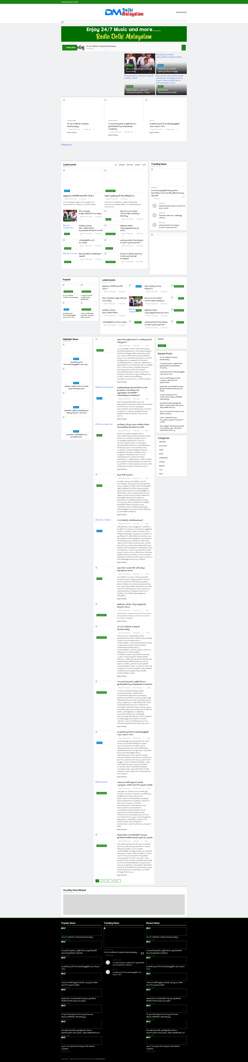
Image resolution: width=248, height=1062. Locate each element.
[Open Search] (186, 22)
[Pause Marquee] (184, 48)
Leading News (71, 120)
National (130, 65)
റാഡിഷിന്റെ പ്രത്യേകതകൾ (130, 520)
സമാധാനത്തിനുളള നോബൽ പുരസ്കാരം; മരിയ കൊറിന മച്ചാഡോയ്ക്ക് (170, 380)
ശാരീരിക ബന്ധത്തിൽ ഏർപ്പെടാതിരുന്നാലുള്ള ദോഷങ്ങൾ (167, 71)
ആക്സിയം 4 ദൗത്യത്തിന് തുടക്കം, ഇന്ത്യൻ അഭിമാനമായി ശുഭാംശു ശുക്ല (171, 389)
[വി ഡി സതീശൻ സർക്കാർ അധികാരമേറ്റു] (80, 48)
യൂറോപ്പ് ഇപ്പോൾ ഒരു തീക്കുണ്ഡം (119, 196)
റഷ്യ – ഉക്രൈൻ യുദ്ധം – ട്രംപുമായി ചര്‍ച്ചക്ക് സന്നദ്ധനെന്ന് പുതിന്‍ (171, 420)
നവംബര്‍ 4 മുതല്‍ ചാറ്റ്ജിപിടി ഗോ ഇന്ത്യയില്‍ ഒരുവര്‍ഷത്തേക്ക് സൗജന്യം (122, 126)
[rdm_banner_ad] (124, 34)
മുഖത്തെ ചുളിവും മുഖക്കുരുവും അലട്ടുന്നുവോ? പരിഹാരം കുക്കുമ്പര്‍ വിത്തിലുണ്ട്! (76, 412)
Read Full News (72, 132)
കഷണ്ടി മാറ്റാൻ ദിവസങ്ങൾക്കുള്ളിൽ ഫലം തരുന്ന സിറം (69, 315)
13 (114, 881)
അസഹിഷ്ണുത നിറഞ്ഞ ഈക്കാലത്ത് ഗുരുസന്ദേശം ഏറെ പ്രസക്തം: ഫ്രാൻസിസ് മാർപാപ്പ (172, 428)
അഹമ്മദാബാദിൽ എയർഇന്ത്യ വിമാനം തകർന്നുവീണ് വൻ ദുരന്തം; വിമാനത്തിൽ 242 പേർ (172, 405)
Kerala (161, 454)
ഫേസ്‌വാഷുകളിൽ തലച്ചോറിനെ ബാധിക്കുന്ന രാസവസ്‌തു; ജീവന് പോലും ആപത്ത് (167, 193)
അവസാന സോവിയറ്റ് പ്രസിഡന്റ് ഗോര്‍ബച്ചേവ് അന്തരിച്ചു (129, 213)
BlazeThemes (100, 1059)
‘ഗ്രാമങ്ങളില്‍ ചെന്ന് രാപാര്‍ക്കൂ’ (114, 322)
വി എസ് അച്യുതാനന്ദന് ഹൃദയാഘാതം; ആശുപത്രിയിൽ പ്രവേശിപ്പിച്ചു (171, 397)
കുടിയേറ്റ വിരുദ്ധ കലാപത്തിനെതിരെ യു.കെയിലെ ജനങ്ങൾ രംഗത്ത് (90, 228)
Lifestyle (109, 248)
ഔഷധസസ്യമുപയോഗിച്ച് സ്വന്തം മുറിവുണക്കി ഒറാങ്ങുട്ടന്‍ (131, 256)
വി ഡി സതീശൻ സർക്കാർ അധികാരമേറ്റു (101, 46)
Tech (160, 470)
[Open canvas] (62, 22)
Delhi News (162, 442)
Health (160, 65)
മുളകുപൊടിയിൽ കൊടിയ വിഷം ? (78, 196)
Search (160, 339)
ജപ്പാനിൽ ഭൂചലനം (125, 475)
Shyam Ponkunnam (74, 129)
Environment (110, 191)
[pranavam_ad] (124, 151)
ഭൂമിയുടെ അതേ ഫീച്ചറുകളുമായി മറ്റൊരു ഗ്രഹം (129, 228)
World (160, 86)
